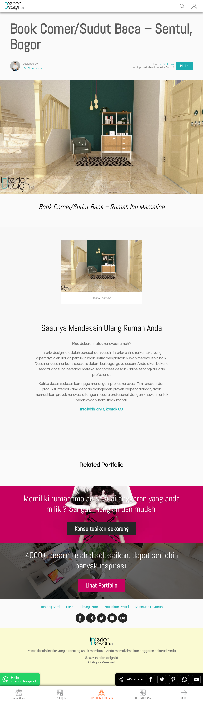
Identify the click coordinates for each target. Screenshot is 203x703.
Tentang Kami (50, 607)
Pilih (184, 66)
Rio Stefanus (32, 68)
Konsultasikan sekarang (102, 528)
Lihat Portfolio (101, 585)
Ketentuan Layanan (149, 607)
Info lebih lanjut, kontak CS (101, 409)
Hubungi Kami (88, 607)
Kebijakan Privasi (116, 607)
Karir (69, 607)
